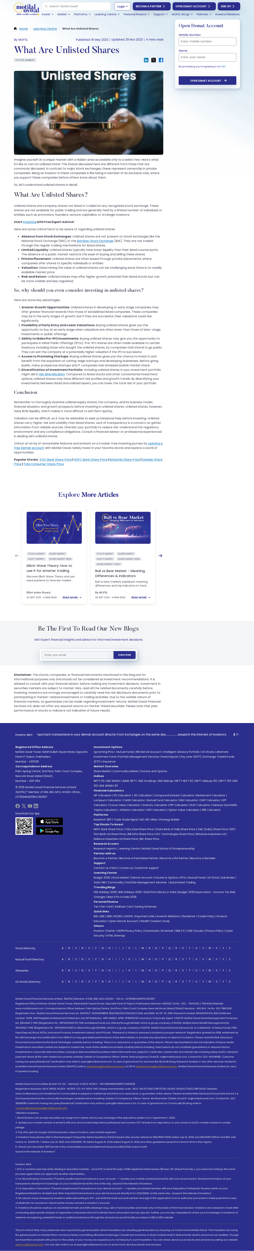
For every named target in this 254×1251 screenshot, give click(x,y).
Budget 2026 (102, 877)
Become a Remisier (203, 858)
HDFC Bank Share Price (90, 459)
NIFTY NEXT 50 (184, 781)
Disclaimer (188, 916)
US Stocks (208, 752)
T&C (223, 66)
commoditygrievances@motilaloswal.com (41, 1108)
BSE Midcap (165, 781)
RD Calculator (143, 795)
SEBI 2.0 (180, 931)
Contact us (101, 868)
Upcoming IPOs (103, 752)
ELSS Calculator (200, 805)
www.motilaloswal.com (29, 1244)
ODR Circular (195, 931)
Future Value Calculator (125, 805)
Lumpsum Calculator (107, 800)
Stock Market (120, 877)
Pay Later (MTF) (191, 757)
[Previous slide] (17, 556)
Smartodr (167, 931)
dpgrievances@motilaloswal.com (156, 1066)
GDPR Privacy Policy (129, 931)
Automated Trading (182, 882)
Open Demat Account (191, 6)
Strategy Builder (169, 819)
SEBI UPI (226, 6)
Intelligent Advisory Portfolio (182, 752)
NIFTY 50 (99, 781)
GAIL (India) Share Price (213, 829)
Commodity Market (126, 771)
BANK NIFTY (130, 781)
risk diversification (52, 374)
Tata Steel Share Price (139, 829)
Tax (96, 906)
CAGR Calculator (134, 800)
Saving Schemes (146, 906)
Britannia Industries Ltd (210, 834)
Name (183, 51)
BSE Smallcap (147, 781)
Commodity (116, 882)
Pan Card (106, 906)
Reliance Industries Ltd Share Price (116, 839)
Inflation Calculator (132, 810)
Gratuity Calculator (154, 805)
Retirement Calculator (210, 795)
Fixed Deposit (169, 757)
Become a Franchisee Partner (139, 858)
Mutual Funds (125, 752)
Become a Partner (148, 6)
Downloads (151, 931)
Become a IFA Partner (174, 858)
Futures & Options (166, 877)
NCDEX (118, 916)
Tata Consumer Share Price (43, 464)
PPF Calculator (179, 805)
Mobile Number (190, 35)
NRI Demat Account (148, 752)
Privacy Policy (214, 931)
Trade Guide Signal (126, 819)
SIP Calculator (103, 795)
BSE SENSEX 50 (109, 786)
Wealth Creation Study (155, 921)
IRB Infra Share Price (140, 834)
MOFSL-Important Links (140, 916)
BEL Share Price (149, 839)
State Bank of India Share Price (175, 829)
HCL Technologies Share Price (175, 834)
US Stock (213, 877)
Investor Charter (104, 931)
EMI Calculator (189, 800)
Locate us (126, 868)
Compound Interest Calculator (174, 795)
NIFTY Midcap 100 (206, 781)
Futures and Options (154, 771)
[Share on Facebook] (161, 60)
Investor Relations (168, 916)
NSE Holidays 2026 (105, 892)
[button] (46, 6)
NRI (104, 882)
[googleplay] (49, 831)
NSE (102, 916)
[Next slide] (160, 556)
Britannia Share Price (125, 459)
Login (121, 6)
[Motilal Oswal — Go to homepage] (26, 9)
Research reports (105, 848)
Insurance (109, 761)
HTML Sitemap (116, 935)
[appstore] (49, 821)
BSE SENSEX (114, 781)
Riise (154, 819)
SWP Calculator (210, 800)
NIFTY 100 (225, 781)
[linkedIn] (36, 807)
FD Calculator (122, 795)
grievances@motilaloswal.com (105, 1066)
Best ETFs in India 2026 (122, 897)
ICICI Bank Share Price (56, 459)
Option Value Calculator (184, 810)
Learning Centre (129, 848)
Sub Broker (228, 877)
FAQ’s (114, 868)
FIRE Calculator (211, 810)
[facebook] (17, 807)
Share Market (102, 771)
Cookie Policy (206, 916)
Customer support (147, 868)
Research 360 (102, 819)
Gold (97, 882)
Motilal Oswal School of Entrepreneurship (168, 848)
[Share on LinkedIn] (146, 60)
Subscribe (124, 654)
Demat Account (141, 877)
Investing (29, 222)
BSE (96, 916)
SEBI (109, 916)
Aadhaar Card (124, 906)
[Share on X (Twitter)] (153, 60)
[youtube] (30, 807)
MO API (144, 819)
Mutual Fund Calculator (162, 800)
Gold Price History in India (160, 892)
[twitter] (23, 807)
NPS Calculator (156, 810)
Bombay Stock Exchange (95, 241)
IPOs (183, 877)
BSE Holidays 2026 (130, 892)
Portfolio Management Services (138, 757)
